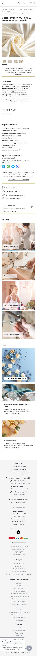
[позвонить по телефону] (8, 166)
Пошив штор (9, 276)
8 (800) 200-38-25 (19, 469)
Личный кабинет (19, 601)
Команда (19, 636)
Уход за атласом (10, 211)
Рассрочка (19, 607)
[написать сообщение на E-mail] (13, 166)
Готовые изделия (19, 554)
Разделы (18, 624)
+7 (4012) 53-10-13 (19, 502)
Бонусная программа (19, 599)
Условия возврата (19, 591)
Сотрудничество (19, 630)
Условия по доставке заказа (14, 208)
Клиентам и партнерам (19, 579)
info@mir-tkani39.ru (18, 521)
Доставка (19, 583)
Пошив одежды (10, 247)
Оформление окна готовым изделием (19, 574)
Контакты (18, 463)
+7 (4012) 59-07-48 (20, 492)
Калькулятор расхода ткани (19, 594)
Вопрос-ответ (19, 588)
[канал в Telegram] (4, 166)
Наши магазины (18, 524)
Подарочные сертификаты (19, 604)
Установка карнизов (12, 334)
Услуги (19, 560)
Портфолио (19, 633)
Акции (19, 609)
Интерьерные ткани (19, 549)
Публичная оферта (19, 617)
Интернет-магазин (18, 466)
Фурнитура (19, 552)
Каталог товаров (19, 543)
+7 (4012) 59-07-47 (20, 486)
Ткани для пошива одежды (19, 546)
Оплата (19, 586)
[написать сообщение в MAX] (17, 166)
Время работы (18, 511)
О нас (19, 628)
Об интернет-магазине (19, 615)
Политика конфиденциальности (19, 612)
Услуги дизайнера (11, 305)
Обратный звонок (18, 507)
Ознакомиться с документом (18, 179)
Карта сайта (19, 620)
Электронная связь (18, 519)
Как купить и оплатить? (12, 205)
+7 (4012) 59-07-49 (20, 481)
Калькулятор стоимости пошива (19, 596)
